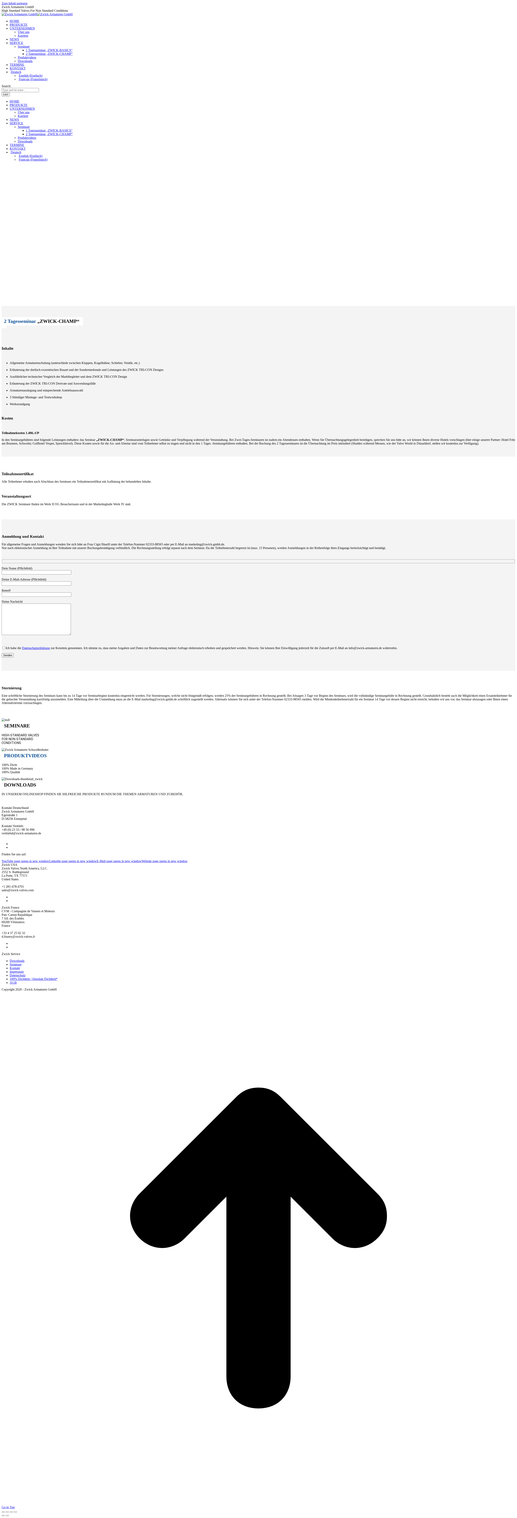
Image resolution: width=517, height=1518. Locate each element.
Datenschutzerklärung (36, 648)
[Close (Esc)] (3, 1512)
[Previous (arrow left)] (3, 1515)
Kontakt (15, 968)
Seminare (16, 964)
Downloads (17, 960)
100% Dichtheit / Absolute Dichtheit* (34, 979)
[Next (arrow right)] (7, 1515)
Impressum (17, 971)
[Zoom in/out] (15, 1512)
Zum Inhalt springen (14, 3)
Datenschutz (17, 975)
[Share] (7, 1512)
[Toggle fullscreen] (11, 1512)
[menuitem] (262, 72)
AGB (13, 982)
